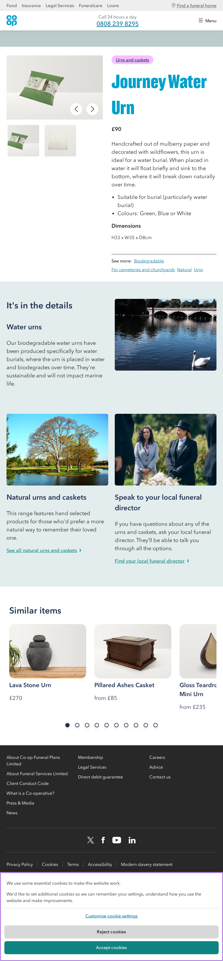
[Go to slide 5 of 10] (106, 725)
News (12, 812)
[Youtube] (116, 840)
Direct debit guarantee (100, 777)
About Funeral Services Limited (37, 773)
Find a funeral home (196, 5)
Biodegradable (149, 261)
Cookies (50, 864)
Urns (198, 269)
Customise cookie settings (111, 916)
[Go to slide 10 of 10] (155, 725)
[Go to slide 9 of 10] (146, 725)
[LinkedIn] (132, 840)
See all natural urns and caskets (42, 550)
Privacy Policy (20, 864)
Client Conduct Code (28, 783)
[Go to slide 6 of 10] (116, 725)
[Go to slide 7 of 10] (126, 725)
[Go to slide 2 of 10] (77, 725)
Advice (156, 767)
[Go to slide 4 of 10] (97, 725)
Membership (90, 757)
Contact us (160, 777)
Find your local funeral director (150, 561)
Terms (73, 864)
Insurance (31, 5)
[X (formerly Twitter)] (90, 840)
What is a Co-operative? (30, 793)
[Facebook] (103, 840)
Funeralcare (90, 5)
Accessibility (100, 864)
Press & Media (20, 803)
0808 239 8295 (118, 23)
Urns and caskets (132, 59)
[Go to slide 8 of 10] (136, 725)
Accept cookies (111, 947)
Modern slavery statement (146, 864)
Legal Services (60, 5)
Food (12, 5)
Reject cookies (111, 931)
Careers (157, 757)
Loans (113, 5)
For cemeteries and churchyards (143, 269)
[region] (111, 916)
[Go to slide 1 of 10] (67, 725)
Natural (184, 269)
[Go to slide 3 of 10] (87, 725)
